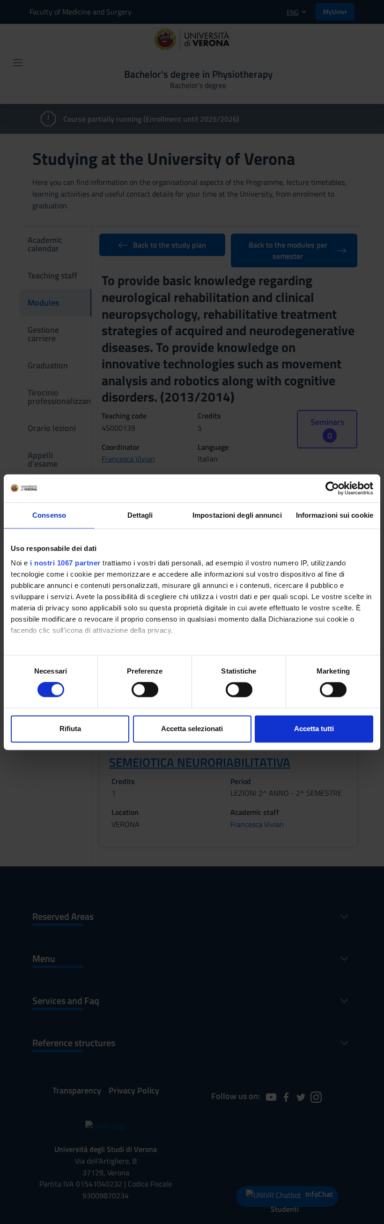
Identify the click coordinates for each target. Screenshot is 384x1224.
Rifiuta (70, 729)
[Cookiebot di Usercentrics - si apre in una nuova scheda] (332, 488)
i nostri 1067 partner (65, 563)
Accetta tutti (314, 729)
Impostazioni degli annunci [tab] (237, 515)
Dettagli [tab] (140, 515)
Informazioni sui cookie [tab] (334, 515)
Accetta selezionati (192, 729)
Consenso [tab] (49, 515)
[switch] (145, 689)
